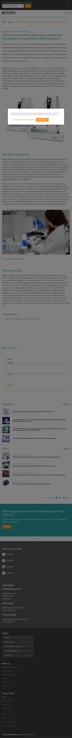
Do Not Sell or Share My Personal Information (23, 119)
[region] (36, 117)
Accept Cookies (42, 119)
